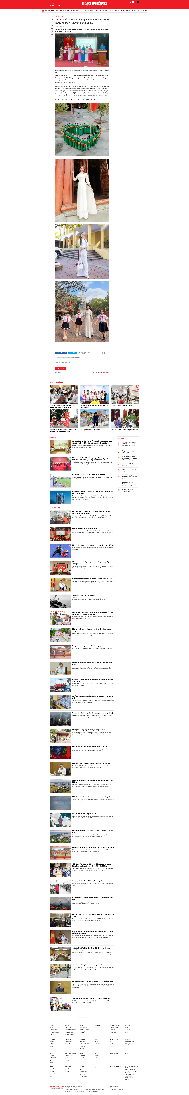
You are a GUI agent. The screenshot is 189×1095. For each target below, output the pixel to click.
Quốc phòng (52, 1036)
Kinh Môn (68, 357)
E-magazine (131, 7)
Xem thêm (82, 1016)
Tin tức (51, 1027)
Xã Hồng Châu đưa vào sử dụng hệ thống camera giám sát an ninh (92, 697)
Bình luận (97, 1043)
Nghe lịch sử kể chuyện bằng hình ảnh (85, 528)
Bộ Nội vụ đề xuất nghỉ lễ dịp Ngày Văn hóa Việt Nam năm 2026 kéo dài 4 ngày (63, 430)
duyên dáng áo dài (75, 357)
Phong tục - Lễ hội (69, 1055)
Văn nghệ (102, 10)
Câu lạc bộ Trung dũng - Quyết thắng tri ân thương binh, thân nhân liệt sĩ (129, 484)
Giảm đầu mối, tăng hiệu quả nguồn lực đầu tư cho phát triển (92, 982)
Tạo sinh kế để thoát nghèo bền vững (129, 464)
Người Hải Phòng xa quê (70, 1060)
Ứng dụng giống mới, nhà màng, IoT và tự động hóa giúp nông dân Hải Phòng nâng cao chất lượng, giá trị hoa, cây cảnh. (93, 884)
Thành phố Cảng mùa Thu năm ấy (83, 595)
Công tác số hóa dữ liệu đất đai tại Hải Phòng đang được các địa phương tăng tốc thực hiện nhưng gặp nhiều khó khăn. (93, 478)
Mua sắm (52, 1059)
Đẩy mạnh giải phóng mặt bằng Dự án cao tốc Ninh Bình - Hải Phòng (92, 781)
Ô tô (96, 1068)
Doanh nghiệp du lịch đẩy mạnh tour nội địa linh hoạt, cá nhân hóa (92, 831)
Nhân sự (52, 1034)
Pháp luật (78, 10)
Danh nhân (67, 1059)
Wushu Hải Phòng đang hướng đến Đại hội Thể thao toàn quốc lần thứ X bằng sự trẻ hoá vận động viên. (92, 548)
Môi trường (82, 1030)
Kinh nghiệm (97, 1059)
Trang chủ (57, 16)
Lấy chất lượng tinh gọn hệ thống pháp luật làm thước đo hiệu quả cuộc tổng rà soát (92, 932)
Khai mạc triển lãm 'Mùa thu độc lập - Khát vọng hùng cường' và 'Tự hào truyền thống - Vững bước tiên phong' (92, 459)
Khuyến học (112, 1029)
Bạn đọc (145, 10)
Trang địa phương (114, 10)
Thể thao (122, 10)
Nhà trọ (51, 1046)
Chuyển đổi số (113, 1032)
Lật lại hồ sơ (52, 1074)
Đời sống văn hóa (68, 1041)
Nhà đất (52, 1041)
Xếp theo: (95, 372)
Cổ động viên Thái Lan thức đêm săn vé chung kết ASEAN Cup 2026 (93, 915)
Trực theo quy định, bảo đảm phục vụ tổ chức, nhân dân (91, 998)
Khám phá (97, 1055)
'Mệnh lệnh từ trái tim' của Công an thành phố (124, 429)
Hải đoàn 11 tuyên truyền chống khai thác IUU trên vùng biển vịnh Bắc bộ (92, 680)
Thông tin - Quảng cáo (115, 1066)
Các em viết (82, 1046)
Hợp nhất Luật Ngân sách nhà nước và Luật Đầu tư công (91, 763)
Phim (51, 1076)
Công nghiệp (68, 1027)
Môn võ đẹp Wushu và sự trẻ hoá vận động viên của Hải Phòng (93, 545)
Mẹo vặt (52, 1062)
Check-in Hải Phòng (84, 1073)
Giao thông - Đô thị (69, 1032)
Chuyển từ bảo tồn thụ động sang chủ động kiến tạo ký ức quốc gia (91, 563)
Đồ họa (127, 1053)
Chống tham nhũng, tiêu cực (131, 1030)
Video (126, 7)
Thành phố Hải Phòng (129, 1041)
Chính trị (47, 10)
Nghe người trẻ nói (84, 1076)
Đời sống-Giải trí (83, 1071)
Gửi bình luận (61, 368)
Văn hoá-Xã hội (68, 1071)
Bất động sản (85, 10)
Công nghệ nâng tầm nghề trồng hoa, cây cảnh (88, 881)
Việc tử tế (82, 1032)
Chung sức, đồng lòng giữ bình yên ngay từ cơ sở (88, 730)
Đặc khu (112, 1045)
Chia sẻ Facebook (62, 352)
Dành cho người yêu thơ (85, 1043)
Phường (111, 1043)
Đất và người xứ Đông (137, 10)
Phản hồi (82, 1057)
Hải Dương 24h (61, 357)
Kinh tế (52, 10)
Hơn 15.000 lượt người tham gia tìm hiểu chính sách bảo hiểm (94, 406)
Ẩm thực (52, 1060)
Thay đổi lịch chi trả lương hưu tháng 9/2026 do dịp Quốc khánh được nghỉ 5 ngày (63, 406)
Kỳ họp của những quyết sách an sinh (122, 405)
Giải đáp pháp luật (129, 1077)
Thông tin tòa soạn (114, 1086)
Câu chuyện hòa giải (129, 1074)
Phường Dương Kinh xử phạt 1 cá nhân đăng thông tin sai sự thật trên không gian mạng (92, 512)
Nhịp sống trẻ (53, 1057)
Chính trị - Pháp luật (69, 1068)
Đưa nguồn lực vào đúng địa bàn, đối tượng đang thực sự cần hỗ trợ (92, 663)
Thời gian (99, 372)
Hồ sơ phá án (128, 1029)
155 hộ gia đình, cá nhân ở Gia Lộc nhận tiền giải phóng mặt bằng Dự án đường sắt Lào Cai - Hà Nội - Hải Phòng (92, 865)
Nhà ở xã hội (52, 1045)
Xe (95, 1066)
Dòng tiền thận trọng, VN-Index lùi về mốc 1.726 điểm (90, 746)
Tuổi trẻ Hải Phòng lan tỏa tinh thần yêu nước (87, 965)
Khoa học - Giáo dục (70, 10)
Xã (110, 1041)
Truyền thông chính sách (130, 1072)
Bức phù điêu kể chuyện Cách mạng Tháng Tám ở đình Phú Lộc (93, 847)
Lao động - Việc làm (84, 1029)
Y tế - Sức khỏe (83, 1027)
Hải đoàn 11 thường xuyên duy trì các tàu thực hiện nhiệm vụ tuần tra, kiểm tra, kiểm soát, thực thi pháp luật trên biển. (92, 684)
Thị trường (67, 1030)
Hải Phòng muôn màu (54, 1073)
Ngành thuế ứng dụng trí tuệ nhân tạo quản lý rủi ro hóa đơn (92, 579)
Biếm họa (82, 1050)
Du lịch (97, 1053)
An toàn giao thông (84, 1074)
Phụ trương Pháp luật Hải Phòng (131, 1067)
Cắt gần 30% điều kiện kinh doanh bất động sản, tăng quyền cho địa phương (92, 949)
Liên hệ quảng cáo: (114, 1089)
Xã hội (57, 10)
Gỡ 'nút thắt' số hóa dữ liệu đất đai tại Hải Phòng (88, 475)
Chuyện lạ (97, 1057)
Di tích (66, 1057)
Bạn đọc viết (82, 1055)
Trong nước (127, 1043)
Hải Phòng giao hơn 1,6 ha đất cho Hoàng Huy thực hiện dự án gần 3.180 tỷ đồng (93, 492)
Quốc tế (107, 10)
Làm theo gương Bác (54, 1030)
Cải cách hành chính (54, 1032)
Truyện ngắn (82, 1041)
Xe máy (96, 1069)
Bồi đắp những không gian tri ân (90, 429)
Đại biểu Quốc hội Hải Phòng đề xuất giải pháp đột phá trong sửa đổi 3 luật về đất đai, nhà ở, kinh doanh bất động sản (92, 442)
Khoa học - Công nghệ (115, 1030)
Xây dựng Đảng (53, 1029)
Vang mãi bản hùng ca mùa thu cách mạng (86, 646)
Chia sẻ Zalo (73, 352)
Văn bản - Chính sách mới (130, 1069)
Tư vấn (126, 1032)
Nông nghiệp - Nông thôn (70, 1029)
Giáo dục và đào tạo (114, 1027)
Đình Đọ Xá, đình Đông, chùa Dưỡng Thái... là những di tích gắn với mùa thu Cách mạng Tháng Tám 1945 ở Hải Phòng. (92, 649)
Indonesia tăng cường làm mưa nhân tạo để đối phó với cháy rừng (92, 898)
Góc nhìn (62, 10)
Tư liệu (96, 1045)
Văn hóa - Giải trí (94, 10)
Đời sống (128, 10)
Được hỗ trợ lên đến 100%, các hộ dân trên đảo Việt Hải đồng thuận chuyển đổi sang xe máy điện (92, 613)
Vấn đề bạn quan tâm (129, 1076)
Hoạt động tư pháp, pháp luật (131, 1071)
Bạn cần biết (128, 1079)
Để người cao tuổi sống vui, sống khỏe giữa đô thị (129, 490)
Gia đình (52, 1055)
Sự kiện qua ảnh (114, 1053)
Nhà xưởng (52, 1043)
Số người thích (106, 372)
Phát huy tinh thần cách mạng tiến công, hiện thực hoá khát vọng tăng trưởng (92, 630)
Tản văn (81, 1045)
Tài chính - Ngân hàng (69, 1034)
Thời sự (81, 1069)
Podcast (137, 7)
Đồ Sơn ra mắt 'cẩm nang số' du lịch (84, 814)
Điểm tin (82, 1068)
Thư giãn (82, 1048)
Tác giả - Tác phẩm (69, 1043)
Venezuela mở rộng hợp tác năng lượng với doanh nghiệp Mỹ (92, 713)
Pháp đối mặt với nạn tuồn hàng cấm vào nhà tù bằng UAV (91, 797)
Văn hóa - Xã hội (53, 1071)
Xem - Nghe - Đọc (69, 1045)
